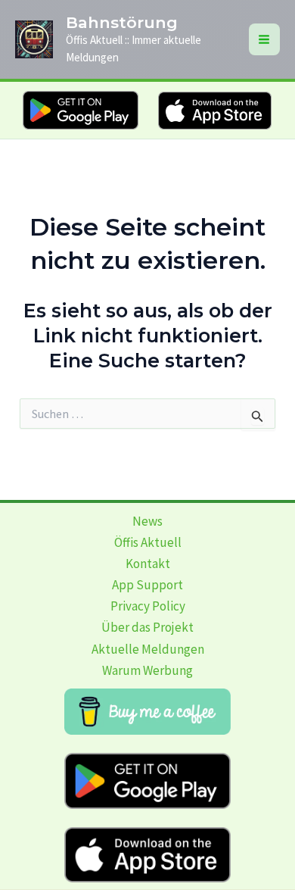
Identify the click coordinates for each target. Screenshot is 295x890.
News (147, 521)
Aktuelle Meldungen (148, 649)
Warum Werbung (147, 670)
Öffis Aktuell (148, 542)
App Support (147, 584)
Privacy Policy (147, 606)
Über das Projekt (147, 627)
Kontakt (148, 563)
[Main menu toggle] (265, 39)
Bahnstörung (122, 22)
